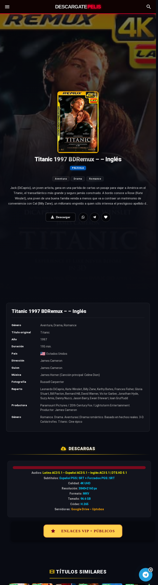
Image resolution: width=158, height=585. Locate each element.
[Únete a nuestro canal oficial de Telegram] (145, 574)
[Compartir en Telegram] (94, 217)
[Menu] (7, 7)
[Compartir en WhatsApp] (83, 217)
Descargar (63, 217)
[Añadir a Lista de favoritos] (105, 217)
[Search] (149, 7)
